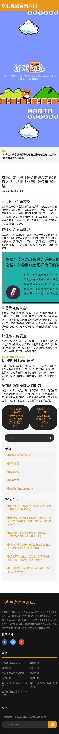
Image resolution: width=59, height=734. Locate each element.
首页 (4, 151)
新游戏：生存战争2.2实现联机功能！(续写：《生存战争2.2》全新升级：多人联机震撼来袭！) (29, 521)
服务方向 (14, 480)
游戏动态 (14, 472)
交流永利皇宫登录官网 (21, 488)
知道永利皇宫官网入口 (21, 455)
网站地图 (34, 673)
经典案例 (14, 463)
